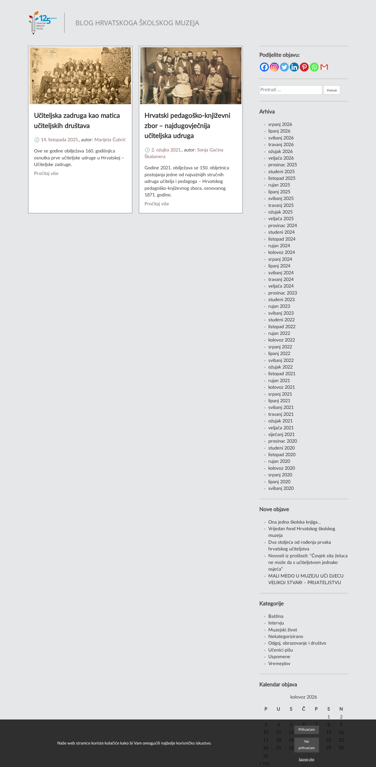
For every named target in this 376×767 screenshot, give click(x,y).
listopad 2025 (281, 178)
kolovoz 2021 (281, 387)
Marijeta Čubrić (110, 140)
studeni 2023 (281, 300)
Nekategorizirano (285, 636)
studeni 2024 (281, 232)
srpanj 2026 (280, 124)
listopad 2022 (281, 327)
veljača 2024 (281, 286)
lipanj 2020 (279, 482)
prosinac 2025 (282, 165)
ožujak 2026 (280, 151)
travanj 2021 (281, 414)
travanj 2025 (281, 205)
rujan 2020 (279, 461)
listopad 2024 (281, 239)
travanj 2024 (281, 279)
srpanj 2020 (280, 475)
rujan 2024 (279, 246)
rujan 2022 (279, 333)
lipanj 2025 (279, 192)
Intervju (276, 623)
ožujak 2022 (280, 367)
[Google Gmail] (324, 67)
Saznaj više (306, 759)
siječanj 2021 (281, 434)
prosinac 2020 (282, 441)
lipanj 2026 (279, 131)
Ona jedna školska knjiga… (294, 522)
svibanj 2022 (281, 360)
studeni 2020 (281, 448)
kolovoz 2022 (281, 340)
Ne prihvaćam (306, 745)
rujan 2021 (279, 381)
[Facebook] (264, 67)
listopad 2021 (281, 374)
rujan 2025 (279, 185)
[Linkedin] (294, 67)
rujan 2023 (279, 306)
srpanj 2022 (280, 347)
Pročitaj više (46, 173)
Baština (275, 616)
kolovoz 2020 (281, 468)
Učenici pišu (280, 650)
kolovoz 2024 (281, 252)
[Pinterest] (304, 67)
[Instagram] (274, 67)
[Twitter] (284, 67)
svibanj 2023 (281, 313)
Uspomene (279, 657)
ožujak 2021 (280, 421)
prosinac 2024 (282, 225)
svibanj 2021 (281, 407)
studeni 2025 (281, 172)
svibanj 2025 (281, 198)
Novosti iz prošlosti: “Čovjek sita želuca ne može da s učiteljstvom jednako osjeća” (308, 563)
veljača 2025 (281, 219)
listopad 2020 (281, 455)
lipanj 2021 (279, 401)
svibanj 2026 (281, 138)
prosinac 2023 (282, 293)
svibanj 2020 (281, 488)
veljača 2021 (281, 428)
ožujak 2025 (280, 212)
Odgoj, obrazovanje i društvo (297, 643)
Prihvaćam (306, 729)
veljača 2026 (281, 158)
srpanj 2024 (280, 259)
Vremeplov (279, 664)
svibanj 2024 (281, 273)
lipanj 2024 (279, 266)
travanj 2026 (281, 145)
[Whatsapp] (314, 67)
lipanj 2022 (279, 353)
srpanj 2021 (280, 394)
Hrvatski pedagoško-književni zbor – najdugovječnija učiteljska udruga (187, 125)
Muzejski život (282, 630)
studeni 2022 (281, 320)
